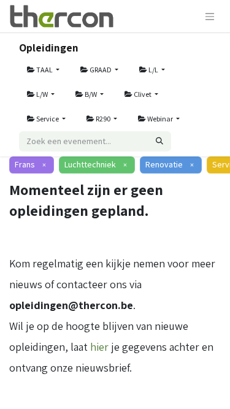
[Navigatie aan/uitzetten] (210, 16)
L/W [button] (42, 94)
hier (99, 347)
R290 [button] (103, 118)
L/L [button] (153, 69)
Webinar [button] (160, 118)
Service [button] (47, 118)
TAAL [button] (44, 69)
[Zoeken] (159, 141)
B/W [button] (90, 94)
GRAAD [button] (100, 69)
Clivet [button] (142, 94)
